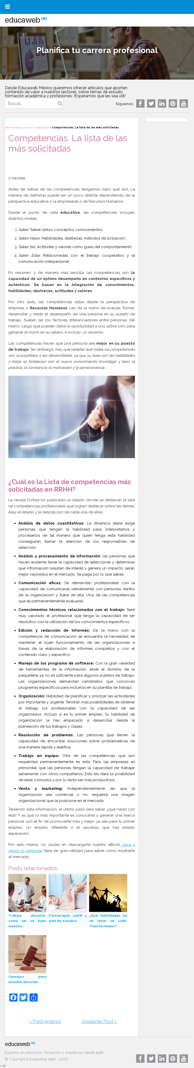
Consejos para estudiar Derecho (27, 979)
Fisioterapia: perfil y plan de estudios (68, 918)
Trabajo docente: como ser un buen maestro (27, 921)
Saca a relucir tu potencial (32, 127)
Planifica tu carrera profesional (97, 50)
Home (8, 127)
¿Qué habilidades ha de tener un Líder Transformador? (108, 921)
